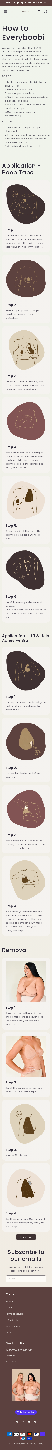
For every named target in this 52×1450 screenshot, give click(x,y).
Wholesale (11, 1361)
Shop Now (26, 1236)
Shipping (10, 1307)
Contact (10, 1355)
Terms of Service (14, 1313)
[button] (5, 11)
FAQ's (8, 1332)
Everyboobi (21, 1444)
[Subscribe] (43, 1278)
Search (9, 1301)
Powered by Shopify (34, 1444)
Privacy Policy (13, 1326)
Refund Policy (13, 1320)
